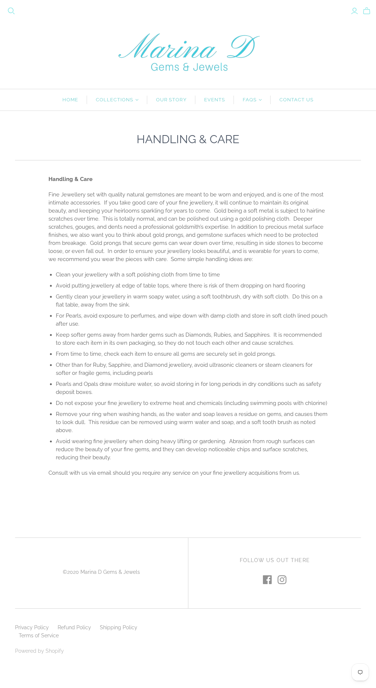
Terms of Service (39, 635)
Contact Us (296, 99)
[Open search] (11, 11)
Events (214, 99)
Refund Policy (74, 627)
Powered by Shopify (39, 651)
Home (70, 99)
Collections (114, 99)
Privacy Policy (32, 627)
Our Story (171, 99)
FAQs (250, 99)
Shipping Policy (118, 627)
